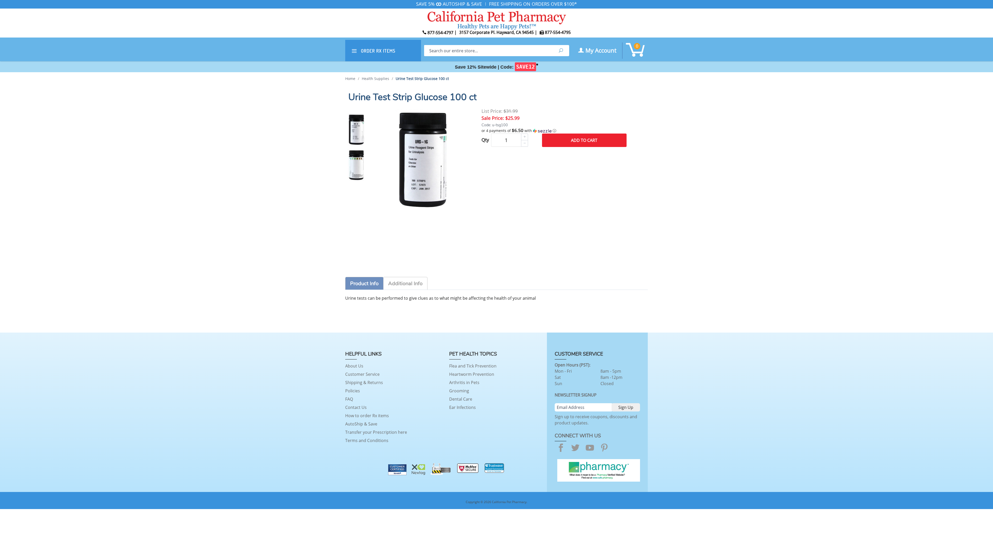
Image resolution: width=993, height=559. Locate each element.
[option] (356, 129)
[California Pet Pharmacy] (496, 19)
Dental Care (460, 399)
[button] (554, 130)
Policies (352, 391)
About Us (354, 366)
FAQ (349, 399)
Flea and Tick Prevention (472, 366)
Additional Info (405, 283)
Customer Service (362, 374)
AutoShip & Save (361, 424)
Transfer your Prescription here (376, 432)
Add (584, 140)
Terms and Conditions (366, 440)
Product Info (364, 283)
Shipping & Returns (364, 382)
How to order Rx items (367, 415)
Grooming (459, 391)
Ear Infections (462, 407)
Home (350, 78)
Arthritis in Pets (464, 382)
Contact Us (356, 407)
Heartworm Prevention (471, 374)
